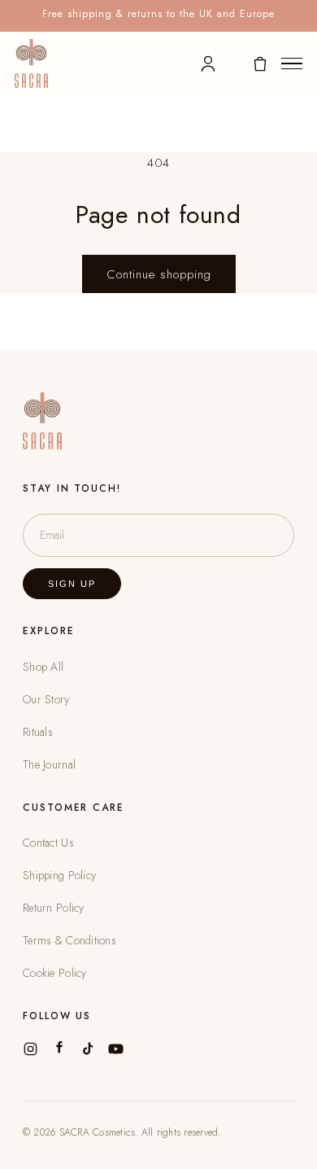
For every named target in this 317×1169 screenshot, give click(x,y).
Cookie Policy (55, 973)
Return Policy (54, 908)
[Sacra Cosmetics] (31, 63)
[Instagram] (30, 1049)
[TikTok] (87, 1049)
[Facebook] (59, 1049)
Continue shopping (158, 274)
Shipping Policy (59, 875)
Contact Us (48, 842)
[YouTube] (116, 1049)
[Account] (208, 63)
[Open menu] (291, 64)
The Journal (49, 764)
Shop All (43, 667)
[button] (260, 63)
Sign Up (72, 584)
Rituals (38, 732)
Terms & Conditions (69, 940)
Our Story (46, 699)
